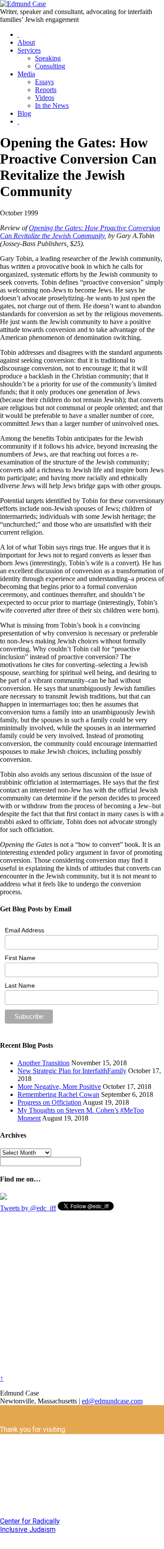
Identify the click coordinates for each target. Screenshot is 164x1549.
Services (29, 50)
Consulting (50, 66)
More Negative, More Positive (59, 1086)
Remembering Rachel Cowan (58, 1094)
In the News (52, 105)
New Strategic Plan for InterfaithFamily (71, 1070)
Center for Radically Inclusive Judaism (30, 1525)
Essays (44, 82)
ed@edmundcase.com (112, 1401)
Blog (24, 113)
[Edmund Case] (23, 3)
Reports (45, 89)
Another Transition (43, 1063)
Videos (44, 97)
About (26, 42)
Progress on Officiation (49, 1102)
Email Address (24, 930)
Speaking (48, 58)
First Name (20, 957)
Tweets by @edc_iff (28, 1208)
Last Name (20, 985)
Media (26, 74)
